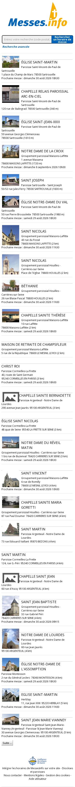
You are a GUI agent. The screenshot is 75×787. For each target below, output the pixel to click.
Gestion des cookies (58, 775)
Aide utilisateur (37, 779)
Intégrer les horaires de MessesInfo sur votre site (31, 768)
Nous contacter (13, 775)
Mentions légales (34, 775)
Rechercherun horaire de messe (62, 39)
